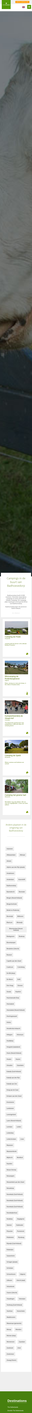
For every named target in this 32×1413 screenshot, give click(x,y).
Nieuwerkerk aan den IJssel (15, 1182)
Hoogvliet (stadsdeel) (13, 1047)
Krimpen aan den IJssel (14, 1096)
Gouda (9, 991)
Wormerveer (10, 1342)
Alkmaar (22, 855)
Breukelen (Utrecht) (13, 948)
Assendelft (21, 879)
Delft (18, 979)
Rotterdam (10, 1249)
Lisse (22, 1139)
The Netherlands (12, 1407)
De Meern (10, 979)
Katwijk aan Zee (12, 1084)
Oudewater (19, 1225)
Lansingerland (11, 1114)
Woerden (18, 1329)
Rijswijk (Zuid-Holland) (14, 1243)
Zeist (19, 1348)
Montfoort (20, 1157)
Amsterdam (10, 879)
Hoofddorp (10, 1041)
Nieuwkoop (10, 1188)
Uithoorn (9, 1280)
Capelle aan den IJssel (14, 961)
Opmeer (9, 1225)
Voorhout (9, 1311)
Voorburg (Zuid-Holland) (14, 1305)
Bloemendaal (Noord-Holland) (16, 929)
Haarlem (18, 991)
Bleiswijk (19, 922)
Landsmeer (10, 1108)
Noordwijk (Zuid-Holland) (15, 1194)
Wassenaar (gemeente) (14, 1323)
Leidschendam (11, 1139)
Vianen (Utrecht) (12, 1292)
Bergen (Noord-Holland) (14, 898)
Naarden (9, 1163)
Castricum (10, 967)
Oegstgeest (20, 1219)
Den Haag (10, 985)
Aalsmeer (10, 849)
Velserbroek (10, 1286)
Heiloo (9, 1022)
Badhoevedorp (11, 885)
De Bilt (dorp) (11, 973)
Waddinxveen (11, 1317)
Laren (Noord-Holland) (14, 1120)
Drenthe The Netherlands (15, 1410)
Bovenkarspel (11, 942)
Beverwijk (10, 916)
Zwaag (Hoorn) (11, 1360)
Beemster (22, 892)
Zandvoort (10, 1348)
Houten (9, 1059)
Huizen (18, 1059)
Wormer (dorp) (11, 1335)
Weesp (9, 1329)
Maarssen (10, 1145)
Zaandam (22, 1342)
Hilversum (20, 1034)
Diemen (20, 985)
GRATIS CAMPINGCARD (22, 2)
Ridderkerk (10, 1237)
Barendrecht (10, 892)
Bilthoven (20, 916)
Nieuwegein (10, 1176)
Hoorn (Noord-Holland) (14, 1053)
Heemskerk (10, 1004)
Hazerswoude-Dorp (13, 998)
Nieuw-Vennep (11, 1170)
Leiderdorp (10, 1133)
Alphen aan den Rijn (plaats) (16, 867)
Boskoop (21, 936)
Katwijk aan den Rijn (13, 1077)
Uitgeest (22, 1274)
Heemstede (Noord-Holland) (16, 1010)
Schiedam (10, 1268)
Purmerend (20, 1231)
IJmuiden (9, 1065)
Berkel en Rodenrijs (13, 910)
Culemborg (21, 967)
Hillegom (9, 1034)
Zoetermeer (10, 1354)
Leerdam (9, 1127)
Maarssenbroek (11, 1151)
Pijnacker (10, 1231)
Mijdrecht (9, 1157)
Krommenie (10, 1102)
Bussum (9, 955)
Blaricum (9, 922)
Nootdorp (10, 1219)
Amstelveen (10, 873)
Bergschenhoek (12, 904)
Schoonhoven (11, 1274)
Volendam (22, 1299)
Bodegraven (10, 936)
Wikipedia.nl (17, 613)
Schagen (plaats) (12, 1262)
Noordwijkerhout (12, 1213)
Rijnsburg (21, 1237)
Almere (9, 861)
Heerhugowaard (12, 1016)
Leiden (19, 1127)
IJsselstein (20, 1065)
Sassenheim (11, 1256)
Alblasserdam (11, 855)
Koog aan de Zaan (12, 1090)
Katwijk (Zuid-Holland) (14, 1071)
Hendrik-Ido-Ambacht (13, 1028)
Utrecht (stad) (21, 1280)
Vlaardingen (10, 1299)
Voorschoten (21, 1311)
